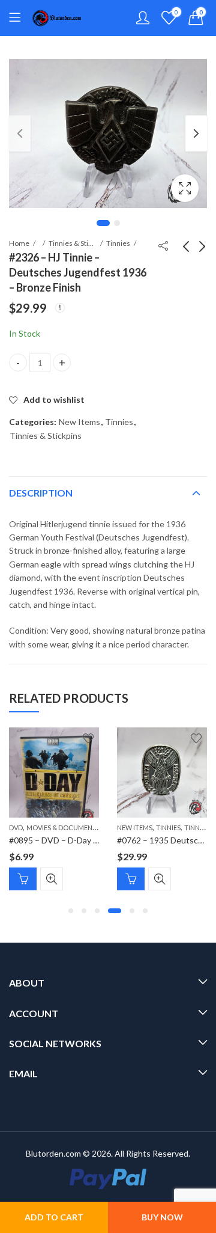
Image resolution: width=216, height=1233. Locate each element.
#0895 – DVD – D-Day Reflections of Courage (95, 840)
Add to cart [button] (23, 878)
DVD (16, 827)
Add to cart (54, 1217)
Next (196, 133)
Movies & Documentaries (69, 827)
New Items (79, 422)
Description (41, 492)
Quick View (51, 878)
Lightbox (185, 188)
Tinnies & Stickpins (73, 243)
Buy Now (162, 1217)
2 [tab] (117, 223)
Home (19, 243)
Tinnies (118, 243)
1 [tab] (103, 223)
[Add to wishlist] (88, 738)
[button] (70, 910)
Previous (20, 133)
